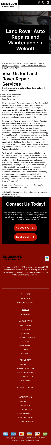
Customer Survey (25, 414)
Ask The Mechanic (25, 421)
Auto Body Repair (25, 387)
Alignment (25, 334)
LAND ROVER (15, 68)
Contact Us (25, 365)
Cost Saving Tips (25, 377)
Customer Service (25, 303)
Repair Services (25, 345)
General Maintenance (26, 373)
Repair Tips (25, 360)
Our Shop (25, 294)
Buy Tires (25, 380)
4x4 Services (25, 326)
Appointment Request (25, 417)
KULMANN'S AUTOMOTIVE (12, 63)
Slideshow (25, 314)
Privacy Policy (33, 440)
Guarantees (25, 353)
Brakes (25, 341)
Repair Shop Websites (28, 438)
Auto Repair (25, 321)
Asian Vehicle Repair (25, 337)
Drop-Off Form (25, 410)
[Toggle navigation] (47, 8)
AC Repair (25, 330)
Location (25, 299)
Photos (25, 309)
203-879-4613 (17, 179)
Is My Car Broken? (25, 369)
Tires (25, 349)
